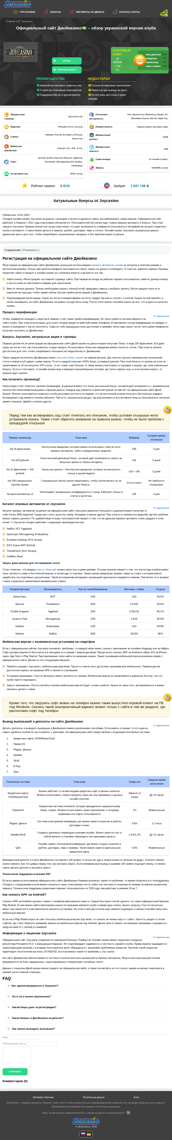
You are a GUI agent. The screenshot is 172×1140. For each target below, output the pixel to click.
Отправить (15, 1072)
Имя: (5, 1037)
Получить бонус (66, 70)
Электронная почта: (14, 1043)
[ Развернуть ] (30, 250)
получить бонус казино (70, 357)
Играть (67, 61)
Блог (136, 1097)
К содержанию (161, 316)
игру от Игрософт (47, 569)
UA (89, 1134)
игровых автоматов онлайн (107, 265)
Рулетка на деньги (93, 1097)
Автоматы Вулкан (43, 1097)
